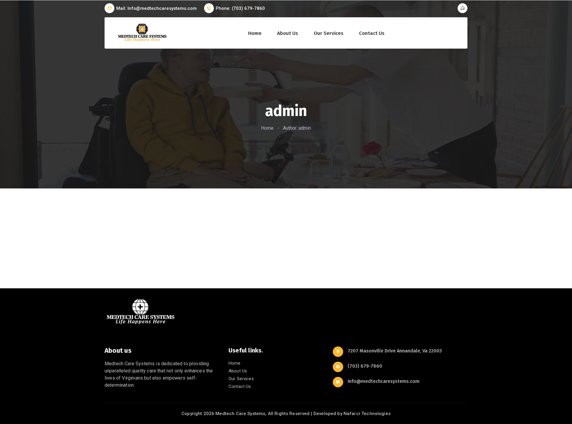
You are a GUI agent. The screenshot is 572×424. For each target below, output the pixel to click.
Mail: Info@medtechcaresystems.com (156, 8)
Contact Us (372, 33)
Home (255, 33)
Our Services (328, 33)
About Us (287, 33)
